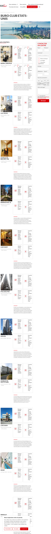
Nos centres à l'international (35, 4)
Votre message (41, 87)
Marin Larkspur (44, 58)
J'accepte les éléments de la (43, 97)
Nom (39, 47)
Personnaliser (8, 528)
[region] (16, 524)
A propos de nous (13, 7)
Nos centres (23, 4)
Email (45, 71)
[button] (2, 54)
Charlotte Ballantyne (41, 63)
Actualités (23, 7)
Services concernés (42, 77)
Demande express (32, 7)
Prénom (46, 47)
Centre (5, 12)
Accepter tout (24, 528)
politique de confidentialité (43, 97)
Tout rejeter (16, 528)
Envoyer (43, 100)
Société (39, 66)
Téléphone (40, 72)
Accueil (2, 12)
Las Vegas (42, 60)
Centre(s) (40, 53)
